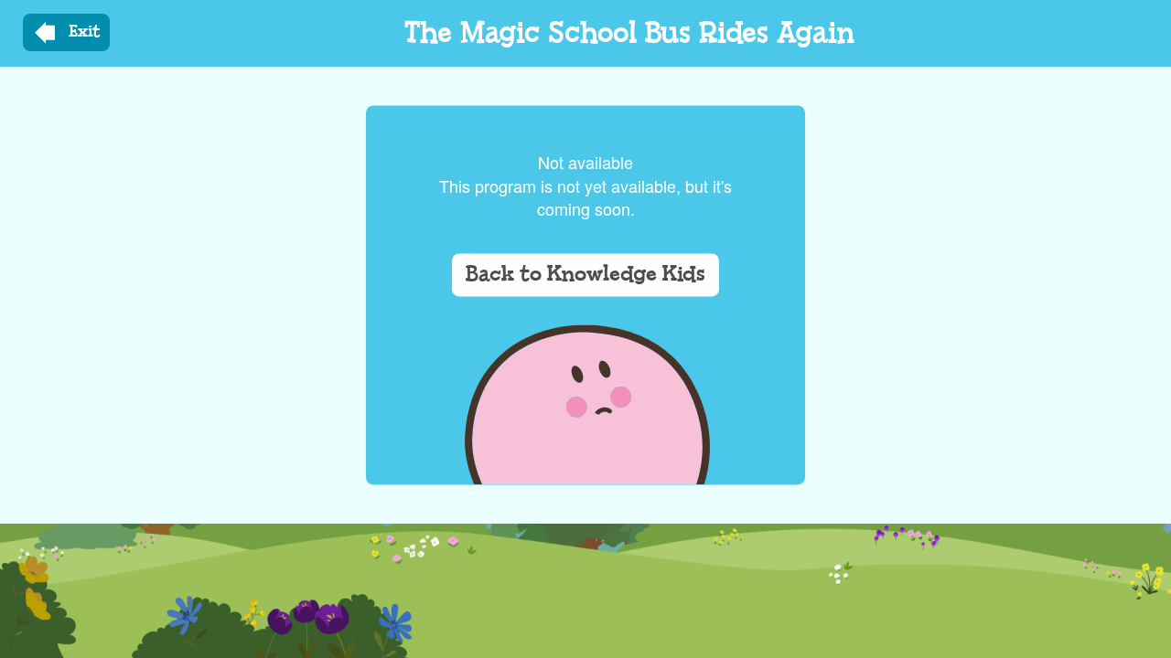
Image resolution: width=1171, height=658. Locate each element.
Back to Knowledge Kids (585, 275)
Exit (85, 32)
